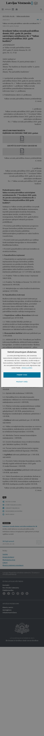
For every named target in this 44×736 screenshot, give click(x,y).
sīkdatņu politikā (27, 368)
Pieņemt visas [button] (22, 375)
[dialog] (22, 368)
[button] (22, 381)
